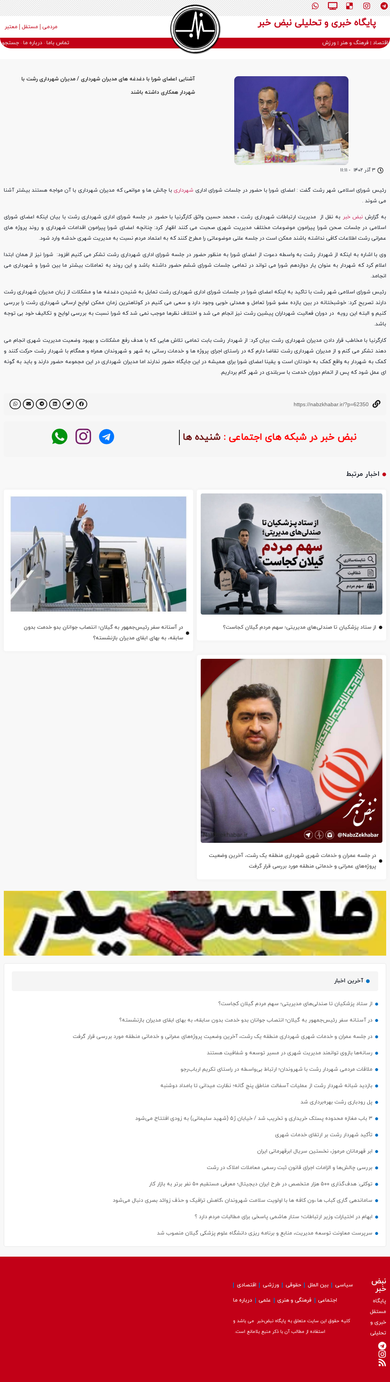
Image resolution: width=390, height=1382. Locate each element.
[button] (81, 404)
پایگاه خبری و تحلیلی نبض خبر (317, 22)
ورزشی (271, 1285)
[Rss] (382, 1362)
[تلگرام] (107, 437)
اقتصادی (246, 1285)
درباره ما (242, 1300)
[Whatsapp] (315, 6)
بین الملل (318, 1285)
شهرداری (183, 190)
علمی (265, 1300)
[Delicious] (350, 6)
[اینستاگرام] (83, 437)
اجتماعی (327, 1300)
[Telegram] (384, 6)
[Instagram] (367, 6)
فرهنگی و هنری (294, 1300)
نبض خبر (353, 217)
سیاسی (344, 1285)
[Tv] (332, 6)
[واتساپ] (60, 437)
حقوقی (293, 1285)
